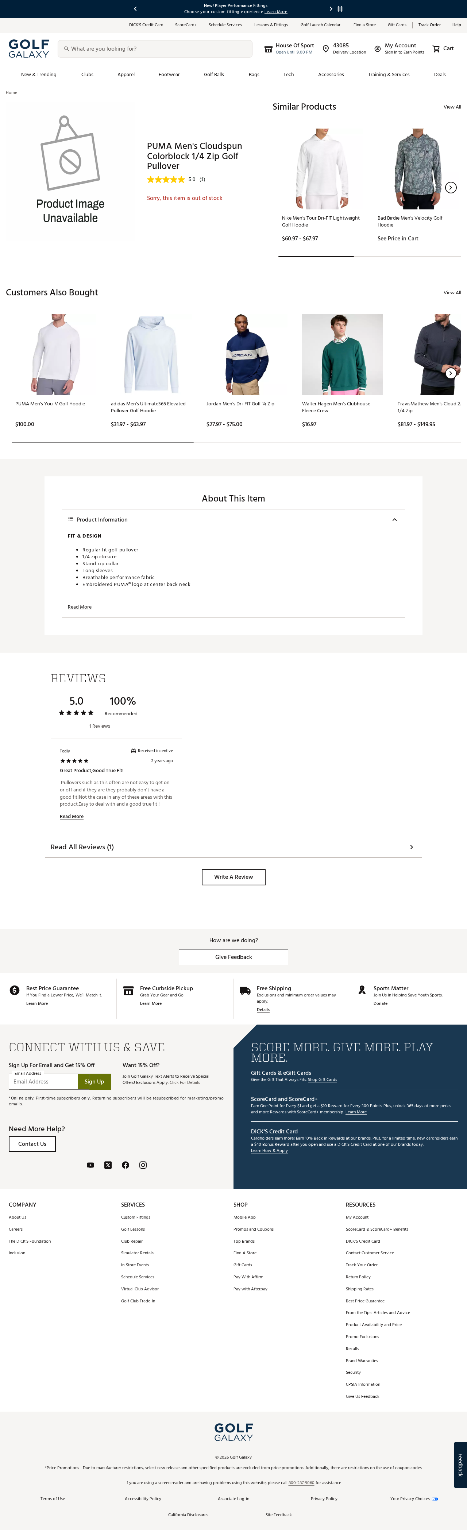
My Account (357, 1218)
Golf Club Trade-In (138, 1301)
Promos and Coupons (254, 1230)
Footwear (169, 74)
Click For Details (185, 1083)
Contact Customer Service (370, 1253)
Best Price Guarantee (365, 1301)
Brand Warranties (362, 1361)
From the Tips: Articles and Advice (378, 1313)
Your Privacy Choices (410, 1499)
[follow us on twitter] (108, 1166)
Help (456, 25)
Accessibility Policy (143, 1499)
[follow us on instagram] (143, 1166)
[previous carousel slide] (135, 9)
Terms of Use (52, 1499)
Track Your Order (362, 1265)
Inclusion (17, 1253)
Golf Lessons (133, 1230)
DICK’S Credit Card (146, 25)
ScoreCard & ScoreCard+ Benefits (377, 1230)
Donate (380, 1004)
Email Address (28, 1074)
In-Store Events (135, 1265)
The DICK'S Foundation (30, 1242)
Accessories (331, 74)
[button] (451, 187)
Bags (254, 74)
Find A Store (245, 1253)
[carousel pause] (340, 9)
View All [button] (452, 107)
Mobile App (245, 1218)
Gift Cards (397, 25)
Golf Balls (214, 74)
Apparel (126, 74)
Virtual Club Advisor (140, 1289)
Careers (16, 1230)
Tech (288, 74)
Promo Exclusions (362, 1337)
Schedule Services (226, 25)
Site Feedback (279, 1515)
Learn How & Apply (269, 1151)
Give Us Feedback (362, 1397)
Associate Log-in (233, 1499)
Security (353, 1373)
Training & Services (389, 74)
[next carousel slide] (331, 9)
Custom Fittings (135, 1218)
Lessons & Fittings (271, 25)
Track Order (429, 25)
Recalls (352, 1349)
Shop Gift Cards (322, 1080)
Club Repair (132, 1242)
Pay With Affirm (248, 1277)
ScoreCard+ (186, 25)
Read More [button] (80, 607)
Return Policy (358, 1277)
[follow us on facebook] (125, 1166)
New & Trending (39, 74)
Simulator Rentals (137, 1253)
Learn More (37, 1004)
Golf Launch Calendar (321, 25)
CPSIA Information (363, 1385)
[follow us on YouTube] (90, 1166)
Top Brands (244, 1242)
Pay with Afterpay (250, 1289)
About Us (17, 1218)
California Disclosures (188, 1515)
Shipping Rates (360, 1289)
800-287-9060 (301, 1483)
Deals (440, 74)
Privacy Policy (324, 1499)
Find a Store (365, 25)
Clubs (87, 74)
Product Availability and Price (374, 1325)
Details (263, 1010)
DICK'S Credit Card (363, 1242)
